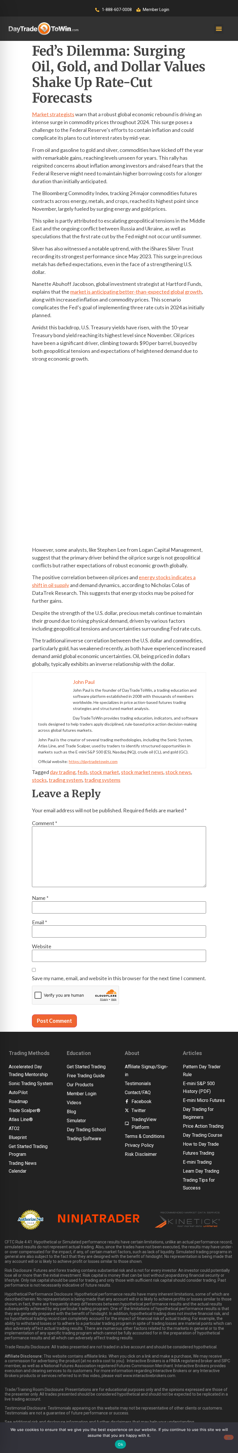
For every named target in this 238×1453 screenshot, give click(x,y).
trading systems (102, 780)
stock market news (142, 772)
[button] (218, 29)
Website (41, 946)
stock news (178, 772)
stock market (104, 772)
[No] (229, 1437)
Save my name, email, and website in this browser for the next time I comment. (119, 978)
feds (82, 772)
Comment (44, 823)
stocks (39, 780)
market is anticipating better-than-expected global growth (136, 291)
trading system (65, 780)
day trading (62, 772)
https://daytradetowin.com (93, 761)
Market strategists (53, 114)
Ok (120, 1444)
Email (39, 922)
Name (40, 897)
